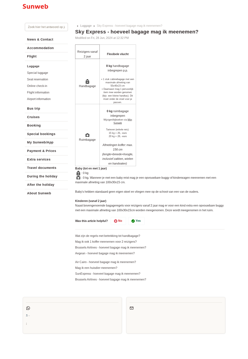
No (120, 220)
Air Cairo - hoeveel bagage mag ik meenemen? (105, 262)
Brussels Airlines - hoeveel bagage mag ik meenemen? (110, 247)
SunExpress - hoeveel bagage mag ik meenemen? (107, 273)
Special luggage (37, 72)
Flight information (38, 92)
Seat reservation (37, 79)
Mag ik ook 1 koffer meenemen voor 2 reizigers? (106, 241)
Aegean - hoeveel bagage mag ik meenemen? (105, 253)
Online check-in (37, 85)
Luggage (86, 25)
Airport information (39, 99)
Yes (138, 220)
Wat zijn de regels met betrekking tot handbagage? (107, 235)
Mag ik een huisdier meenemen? (96, 267)
